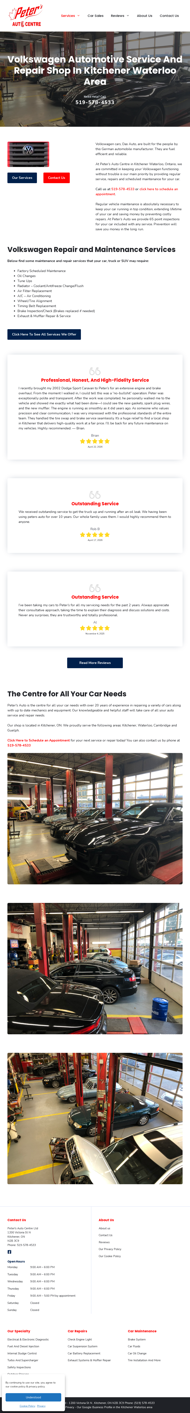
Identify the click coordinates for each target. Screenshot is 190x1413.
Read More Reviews (95, 663)
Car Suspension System (82, 1346)
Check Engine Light (80, 1339)
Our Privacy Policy (110, 1249)
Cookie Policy (27, 1406)
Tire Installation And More (144, 1360)
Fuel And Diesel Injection (23, 1346)
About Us (144, 15)
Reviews (104, 1242)
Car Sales (96, 15)
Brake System (137, 1339)
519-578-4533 (95, 102)
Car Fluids (134, 1346)
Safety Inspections (19, 1367)
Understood (33, 1397)
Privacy (41, 1406)
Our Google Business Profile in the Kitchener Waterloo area (114, 1407)
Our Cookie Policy (110, 1256)
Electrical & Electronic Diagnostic (28, 1339)
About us (104, 1228)
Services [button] (68, 15)
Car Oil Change (137, 1353)
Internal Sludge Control (22, 1353)
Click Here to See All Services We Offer (44, 334)
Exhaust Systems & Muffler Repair (89, 1360)
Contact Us (169, 15)
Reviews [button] (117, 15)
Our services (22, 178)
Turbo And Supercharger (22, 1360)
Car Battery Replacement (84, 1353)
